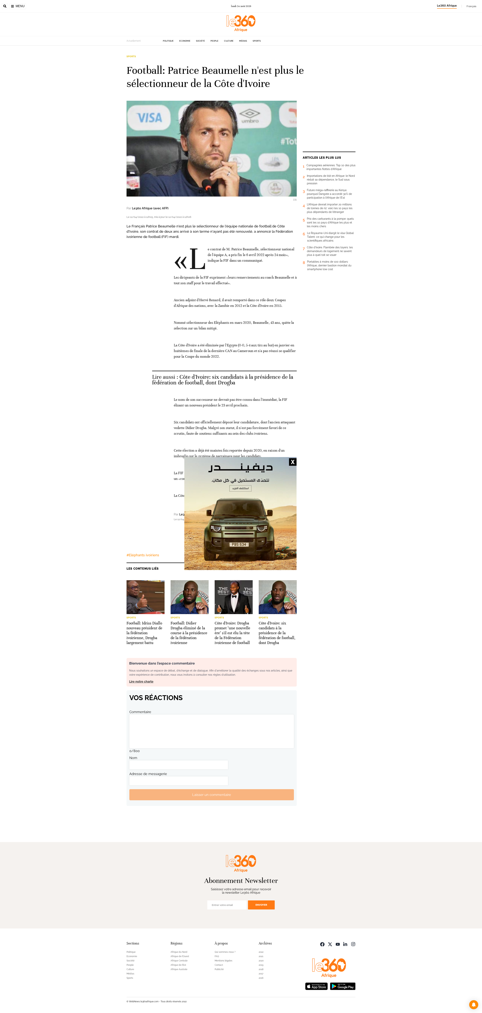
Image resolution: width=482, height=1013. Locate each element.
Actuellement (134, 41)
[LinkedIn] (345, 943)
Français (471, 6)
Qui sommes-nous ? (225, 952)
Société (200, 41)
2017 (261, 973)
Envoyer (261, 904)
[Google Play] (342, 985)
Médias (243, 41)
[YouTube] (338, 943)
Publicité (219, 969)
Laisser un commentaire (211, 795)
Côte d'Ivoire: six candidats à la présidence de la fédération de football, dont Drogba (222, 379)
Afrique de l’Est (178, 965)
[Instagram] (353, 944)
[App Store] (316, 985)
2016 (261, 978)
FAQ (217, 956)
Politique (168, 41)
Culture (228, 41)
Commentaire (140, 712)
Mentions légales (223, 960)
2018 (261, 969)
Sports (257, 41)
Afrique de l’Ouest (180, 956)
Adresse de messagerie (148, 774)
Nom (133, 758)
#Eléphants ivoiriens (143, 555)
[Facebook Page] (322, 943)
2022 (261, 952)
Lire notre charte (141, 681)
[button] (473, 1004)
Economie (184, 41)
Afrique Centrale (179, 960)
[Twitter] (330, 943)
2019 (261, 965)
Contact (219, 965)
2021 (261, 956)
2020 (261, 960)
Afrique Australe (179, 969)
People (214, 41)
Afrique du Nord (179, 952)
